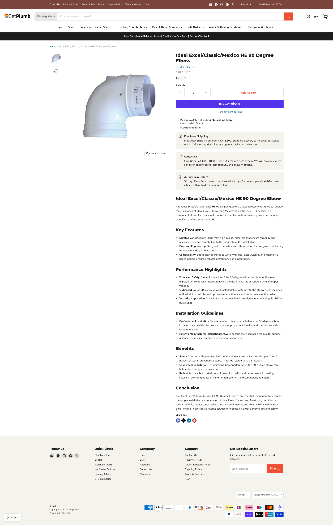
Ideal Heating (187, 67)
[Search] (288, 16)
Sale (142, 459)
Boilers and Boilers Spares (95, 27)
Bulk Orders (194, 27)
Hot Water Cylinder (105, 469)
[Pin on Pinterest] (194, 420)
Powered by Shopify (59, 513)
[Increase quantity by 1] (206, 92)
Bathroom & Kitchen (261, 27)
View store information (190, 128)
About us (145, 464)
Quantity (180, 85)
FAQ (146, 4)
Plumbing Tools (103, 455)
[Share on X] (183, 420)
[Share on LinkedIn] (189, 420)
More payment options (229, 112)
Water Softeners (103, 464)
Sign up (275, 468)
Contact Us (54, 4)
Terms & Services (133, 4)
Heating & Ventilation (132, 27)
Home (59, 27)
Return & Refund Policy (93, 4)
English (244, 4)
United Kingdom (269, 4)
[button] (313, 16)
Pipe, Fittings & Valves (166, 27)
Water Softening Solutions (225, 27)
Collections (146, 469)
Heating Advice (103, 474)
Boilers (98, 459)
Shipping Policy (114, 4)
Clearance (145, 474)
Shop (71, 27)
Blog (142, 455)
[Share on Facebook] (178, 420)
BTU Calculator (103, 479)
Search (52, 506)
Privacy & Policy (70, 4)
